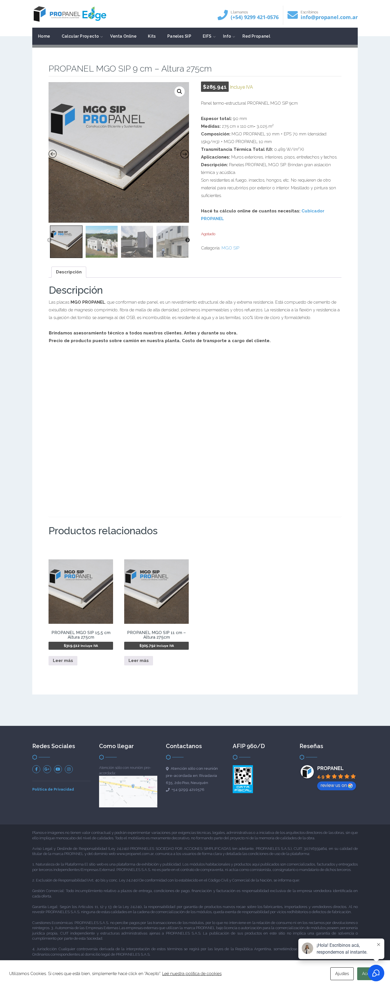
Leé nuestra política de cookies (192, 973)
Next (187, 240)
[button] (179, 91)
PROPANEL (330, 768)
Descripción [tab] (69, 272)
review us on (334, 785)
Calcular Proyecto (80, 36)
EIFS (207, 36)
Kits (152, 36)
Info (227, 36)
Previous (49, 240)
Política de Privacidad (53, 789)
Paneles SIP (179, 36)
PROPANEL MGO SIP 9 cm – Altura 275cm (130, 69)
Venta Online (123, 36)
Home (44, 36)
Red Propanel (256, 36)
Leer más (63, 660)
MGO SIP (230, 248)
